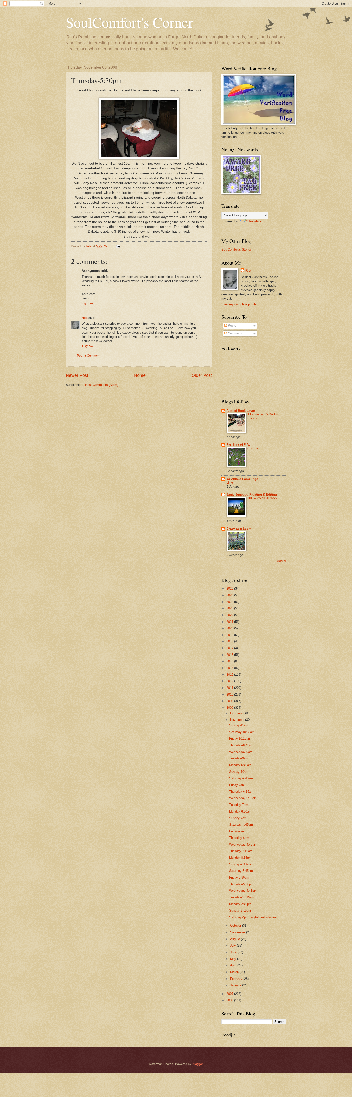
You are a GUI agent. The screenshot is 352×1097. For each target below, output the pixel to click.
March (235, 972)
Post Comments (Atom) (101, 385)
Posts (231, 325)
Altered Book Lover (241, 410)
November (237, 720)
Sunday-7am (238, 818)
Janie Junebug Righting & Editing (252, 494)
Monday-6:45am (240, 765)
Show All (281, 560)
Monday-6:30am (240, 811)
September (238, 932)
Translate (254, 221)
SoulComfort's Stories (236, 249)
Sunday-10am (238, 772)
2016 (230, 655)
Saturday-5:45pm (241, 871)
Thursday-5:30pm (241, 884)
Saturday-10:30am (242, 732)
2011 (230, 688)
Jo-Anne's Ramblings (242, 479)
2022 (230, 615)
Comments (235, 333)
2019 (230, 635)
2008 (230, 707)
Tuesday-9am (238, 758)
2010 (230, 694)
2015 (230, 661)
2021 (230, 622)
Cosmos (252, 448)
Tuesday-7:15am (240, 851)
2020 (230, 628)
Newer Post (77, 375)
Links (230, 482)
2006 (230, 1000)
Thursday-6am (239, 838)
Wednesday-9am (240, 752)
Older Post (202, 375)
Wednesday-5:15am (243, 798)
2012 (230, 681)
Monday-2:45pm (240, 904)
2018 (230, 641)
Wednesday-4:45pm (243, 890)
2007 (230, 994)
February (236, 978)
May (233, 959)
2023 (230, 608)
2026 (230, 588)
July (233, 945)
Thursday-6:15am (241, 791)
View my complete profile (238, 304)
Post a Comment (88, 355)
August (235, 939)
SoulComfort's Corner (129, 22)
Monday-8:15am (240, 857)
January (236, 985)
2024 (230, 602)
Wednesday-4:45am (243, 844)
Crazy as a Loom (239, 528)
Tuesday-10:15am (241, 897)
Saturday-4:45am (241, 824)
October (236, 925)
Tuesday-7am (238, 805)
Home (140, 375)
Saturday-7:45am (241, 778)
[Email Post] (118, 246)
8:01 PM (87, 304)
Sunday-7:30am (240, 864)
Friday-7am (237, 785)
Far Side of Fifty (238, 444)
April (233, 965)
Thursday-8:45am (241, 745)
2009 (230, 701)
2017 (230, 648)
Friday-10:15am (240, 738)
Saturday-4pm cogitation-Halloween (253, 917)
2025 (230, 595)
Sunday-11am (238, 725)
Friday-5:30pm (239, 877)
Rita (84, 318)
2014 (230, 668)
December (237, 713)
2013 (230, 674)
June (234, 952)
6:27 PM (87, 347)
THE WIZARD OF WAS (262, 498)
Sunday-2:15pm (240, 910)
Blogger (197, 1064)
